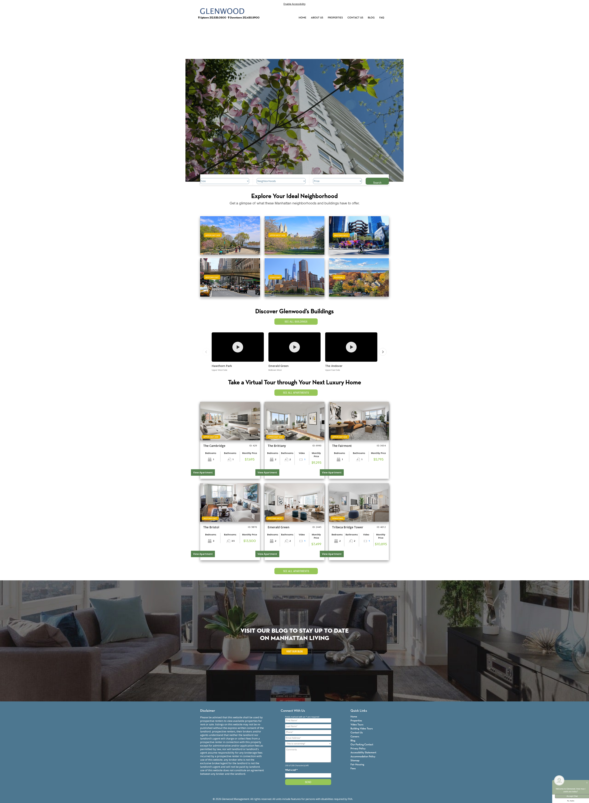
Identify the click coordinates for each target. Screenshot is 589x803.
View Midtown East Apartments (230, 279)
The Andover (333, 366)
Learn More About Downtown (294, 276)
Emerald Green (278, 366)
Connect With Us (293, 710)
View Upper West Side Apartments (294, 237)
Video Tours (356, 725)
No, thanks (570, 801)
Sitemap (354, 760)
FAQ (381, 18)
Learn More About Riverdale (359, 276)
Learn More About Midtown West (359, 233)
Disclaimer (207, 710)
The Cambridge (214, 446)
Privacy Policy (358, 748)
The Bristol (211, 527)
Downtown (244, 18)
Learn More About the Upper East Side (230, 233)
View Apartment (203, 472)
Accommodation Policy (362, 756)
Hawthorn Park (222, 366)
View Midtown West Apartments (359, 237)
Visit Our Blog (294, 651)
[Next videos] (383, 352)
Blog (371, 18)
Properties (335, 18)
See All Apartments (296, 392)
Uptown (213, 18)
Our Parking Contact (361, 744)
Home (302, 18)
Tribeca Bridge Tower (347, 527)
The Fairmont (342, 446)
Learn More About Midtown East (230, 276)
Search (377, 182)
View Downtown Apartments (294, 279)
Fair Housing (357, 764)
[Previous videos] (206, 352)
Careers (354, 736)
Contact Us (355, 18)
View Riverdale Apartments (359, 279)
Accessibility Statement (363, 752)
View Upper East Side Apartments (230, 237)
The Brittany (277, 446)
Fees (353, 768)
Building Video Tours (361, 729)
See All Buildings (296, 321)
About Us (317, 18)
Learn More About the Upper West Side (294, 233)
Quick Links (358, 710)
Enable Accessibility (294, 4)
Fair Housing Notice (364, 799)
